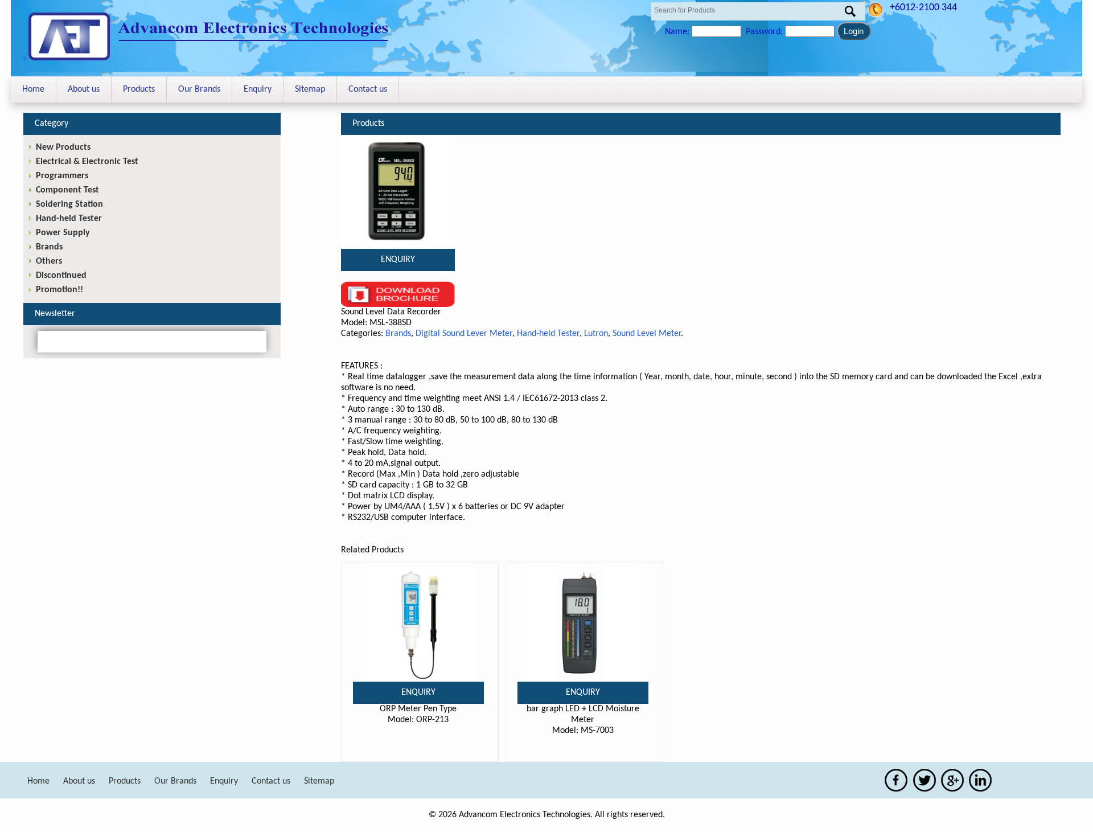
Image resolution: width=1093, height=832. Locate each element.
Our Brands (199, 89)
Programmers (62, 176)
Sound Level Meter (647, 333)
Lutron (596, 333)
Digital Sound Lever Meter (464, 333)
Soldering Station (69, 204)
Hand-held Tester (548, 333)
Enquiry (258, 89)
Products (139, 89)
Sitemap (310, 89)
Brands (398, 333)
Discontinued (61, 275)
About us (84, 89)
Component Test (67, 190)
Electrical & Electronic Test (87, 161)
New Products (63, 147)
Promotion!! (59, 289)
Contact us (367, 89)
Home (33, 89)
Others (49, 261)
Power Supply (63, 232)
